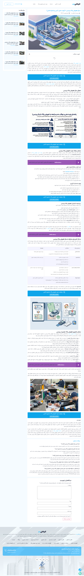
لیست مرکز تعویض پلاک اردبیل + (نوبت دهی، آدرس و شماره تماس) (11, 62)
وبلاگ (19, 540)
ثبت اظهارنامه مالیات (11, 543)
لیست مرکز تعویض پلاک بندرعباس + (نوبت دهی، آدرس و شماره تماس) (11, 44)
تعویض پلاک (46, 67)
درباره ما (13, 540)
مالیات (34, 4)
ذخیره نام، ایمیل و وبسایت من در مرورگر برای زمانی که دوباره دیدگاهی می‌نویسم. (53, 516)
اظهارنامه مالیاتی (74, 543)
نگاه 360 (42, 572)
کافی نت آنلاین (58, 4)
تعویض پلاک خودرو (50, 84)
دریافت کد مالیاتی (64, 543)
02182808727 (11, 550)
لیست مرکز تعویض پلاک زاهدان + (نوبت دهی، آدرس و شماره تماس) (11, 52)
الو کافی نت (48, 228)
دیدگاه (69, 485)
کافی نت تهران (61, 540)
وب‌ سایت (69, 511)
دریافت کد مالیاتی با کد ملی (22, 543)
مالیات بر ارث (56, 543)
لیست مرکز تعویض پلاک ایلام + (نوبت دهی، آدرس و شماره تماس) (11, 13)
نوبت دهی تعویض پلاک (42, 4)
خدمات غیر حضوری (35, 540)
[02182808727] (6, 550)
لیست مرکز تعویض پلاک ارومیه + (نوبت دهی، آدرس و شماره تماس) (11, 33)
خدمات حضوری (25, 540)
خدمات (51, 4)
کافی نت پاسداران (52, 540)
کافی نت (68, 226)
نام (70, 501)
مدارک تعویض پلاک (57, 431)
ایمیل (69, 506)
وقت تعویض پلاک (72, 334)
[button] (29, 54)
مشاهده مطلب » (15, 16)
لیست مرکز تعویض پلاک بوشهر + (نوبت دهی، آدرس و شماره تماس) (11, 23)
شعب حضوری (43, 540)
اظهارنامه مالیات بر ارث (46, 543)
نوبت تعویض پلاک (77, 63)
